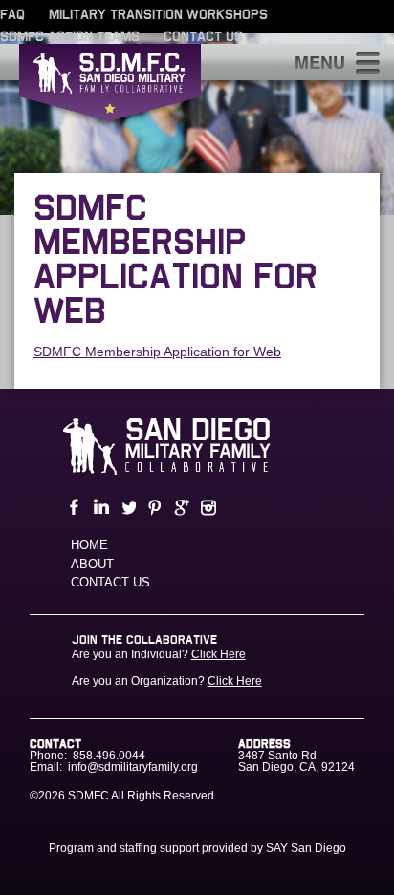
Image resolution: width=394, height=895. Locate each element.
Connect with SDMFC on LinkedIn (99, 508)
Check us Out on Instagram (206, 508)
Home (89, 545)
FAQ (12, 15)
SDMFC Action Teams (70, 37)
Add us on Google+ (179, 508)
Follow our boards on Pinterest (153, 508)
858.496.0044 (109, 755)
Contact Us (203, 37)
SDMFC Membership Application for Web (157, 351)
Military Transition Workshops (158, 15)
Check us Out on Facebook (72, 508)
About (92, 564)
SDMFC (110, 87)
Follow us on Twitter (126, 508)
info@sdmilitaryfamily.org (133, 767)
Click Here (218, 654)
